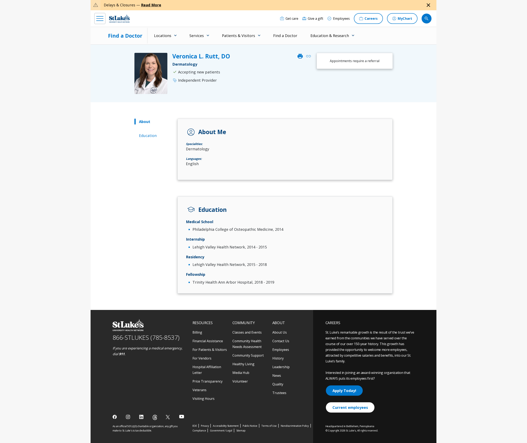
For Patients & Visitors (209, 349)
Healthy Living (243, 364)
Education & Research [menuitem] (329, 35)
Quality (277, 384)
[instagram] (128, 417)
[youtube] (181, 416)
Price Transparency (207, 381)
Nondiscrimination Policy (295, 426)
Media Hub (240, 372)
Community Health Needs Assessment (247, 344)
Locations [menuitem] (162, 35)
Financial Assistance (207, 341)
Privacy (205, 426)
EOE (194, 426)
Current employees (350, 407)
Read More (151, 4)
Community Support (248, 355)
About (144, 121)
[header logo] (119, 18)
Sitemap (241, 430)
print (300, 56)
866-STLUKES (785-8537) (146, 337)
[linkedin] (141, 417)
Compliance (199, 430)
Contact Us (280, 341)
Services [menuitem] (196, 35)
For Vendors (201, 358)
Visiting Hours (203, 398)
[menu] (100, 18)
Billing (197, 332)
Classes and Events (247, 332)
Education (148, 135)
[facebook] (115, 417)
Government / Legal (221, 430)
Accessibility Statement (225, 426)
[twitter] (168, 417)
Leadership (281, 367)
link (308, 56)
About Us (279, 332)
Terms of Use (269, 426)
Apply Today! (344, 390)
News (276, 375)
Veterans (199, 390)
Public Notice (250, 426)
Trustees (279, 393)
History (278, 358)
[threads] (154, 417)
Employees (280, 349)
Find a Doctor (125, 35)
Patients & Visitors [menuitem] (238, 35)
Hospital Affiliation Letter (206, 370)
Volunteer (240, 381)
